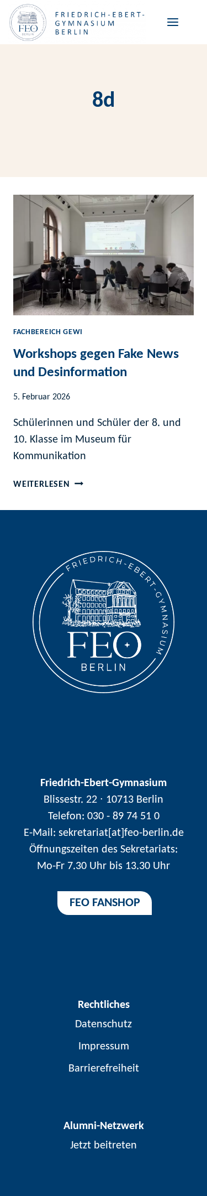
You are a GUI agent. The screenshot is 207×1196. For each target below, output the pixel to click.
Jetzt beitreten (103, 1145)
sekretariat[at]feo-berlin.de (121, 833)
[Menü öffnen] (170, 22)
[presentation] (103, 255)
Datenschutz (103, 1024)
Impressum (103, 1046)
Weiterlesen (48, 484)
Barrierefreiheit (103, 1068)
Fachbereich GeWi (48, 332)
